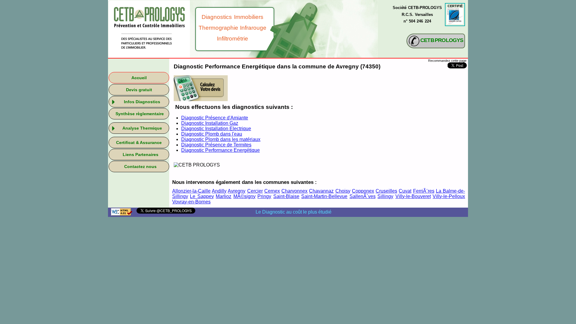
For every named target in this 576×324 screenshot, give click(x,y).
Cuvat (405, 191)
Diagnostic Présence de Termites (216, 144)
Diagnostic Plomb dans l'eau (211, 133)
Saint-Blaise (286, 196)
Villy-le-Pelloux (449, 196)
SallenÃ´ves (363, 196)
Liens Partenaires (140, 154)
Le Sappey (202, 196)
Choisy (342, 191)
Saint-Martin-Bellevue (324, 196)
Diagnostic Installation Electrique (216, 128)
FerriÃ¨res (423, 191)
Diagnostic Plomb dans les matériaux (220, 139)
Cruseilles (386, 191)
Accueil (139, 77)
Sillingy (385, 196)
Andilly (219, 191)
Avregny (236, 191)
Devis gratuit (139, 89)
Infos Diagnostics (142, 101)
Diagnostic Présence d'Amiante (214, 117)
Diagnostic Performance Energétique (220, 150)
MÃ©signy (244, 196)
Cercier (255, 191)
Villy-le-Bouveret (413, 196)
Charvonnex (294, 191)
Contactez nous (140, 166)
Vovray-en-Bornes (191, 201)
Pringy (264, 196)
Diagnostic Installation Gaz (209, 123)
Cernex (272, 191)
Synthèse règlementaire (140, 113)
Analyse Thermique (142, 128)
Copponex (363, 191)
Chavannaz (321, 191)
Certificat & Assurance (139, 142)
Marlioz (223, 196)
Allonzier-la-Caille (191, 191)
